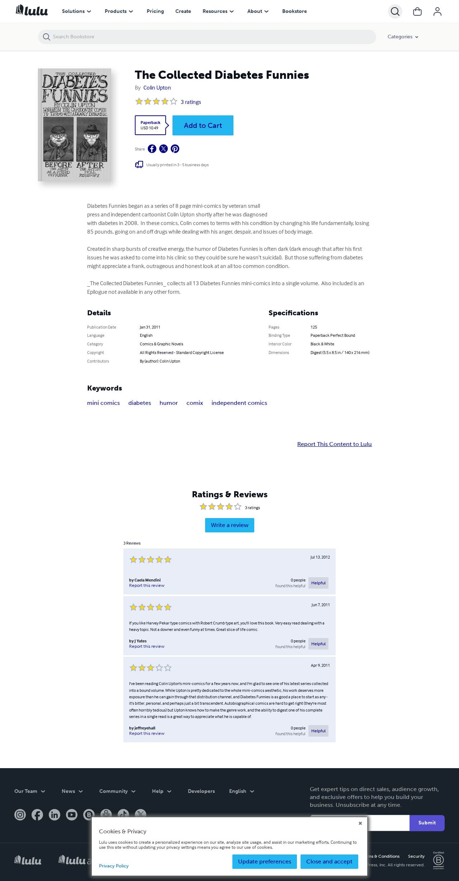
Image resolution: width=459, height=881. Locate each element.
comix (194, 402)
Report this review (147, 585)
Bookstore (294, 11)
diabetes (139, 402)
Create (183, 11)
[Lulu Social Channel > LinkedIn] (54, 815)
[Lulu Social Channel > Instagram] (20, 815)
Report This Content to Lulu (334, 444)
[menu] (89, 11)
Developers (201, 791)
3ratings (191, 102)
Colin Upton (157, 87)
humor (169, 402)
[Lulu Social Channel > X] (140, 815)
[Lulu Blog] (89, 815)
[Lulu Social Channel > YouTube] (71, 815)
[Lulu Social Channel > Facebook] (37, 815)
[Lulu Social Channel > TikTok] (123, 815)
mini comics (103, 402)
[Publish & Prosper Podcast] (106, 815)
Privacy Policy (114, 865)
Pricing (155, 11)
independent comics (239, 402)
